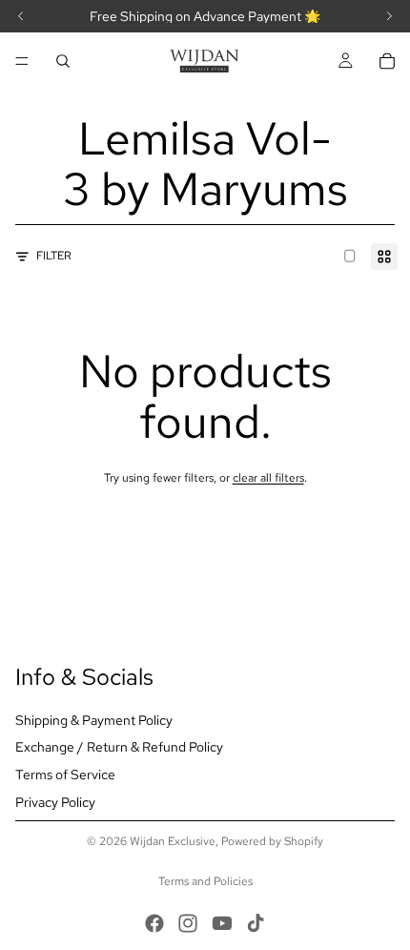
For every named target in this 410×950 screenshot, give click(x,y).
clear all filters (268, 477)
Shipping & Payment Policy (94, 720)
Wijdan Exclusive (172, 841)
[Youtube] (222, 923)
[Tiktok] (255, 923)
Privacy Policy (55, 802)
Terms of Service (65, 774)
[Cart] (387, 61)
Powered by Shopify (272, 841)
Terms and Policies (205, 881)
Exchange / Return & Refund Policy (119, 746)
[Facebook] (154, 923)
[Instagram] (187, 923)
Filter (54, 255)
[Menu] (22, 61)
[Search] (63, 61)
